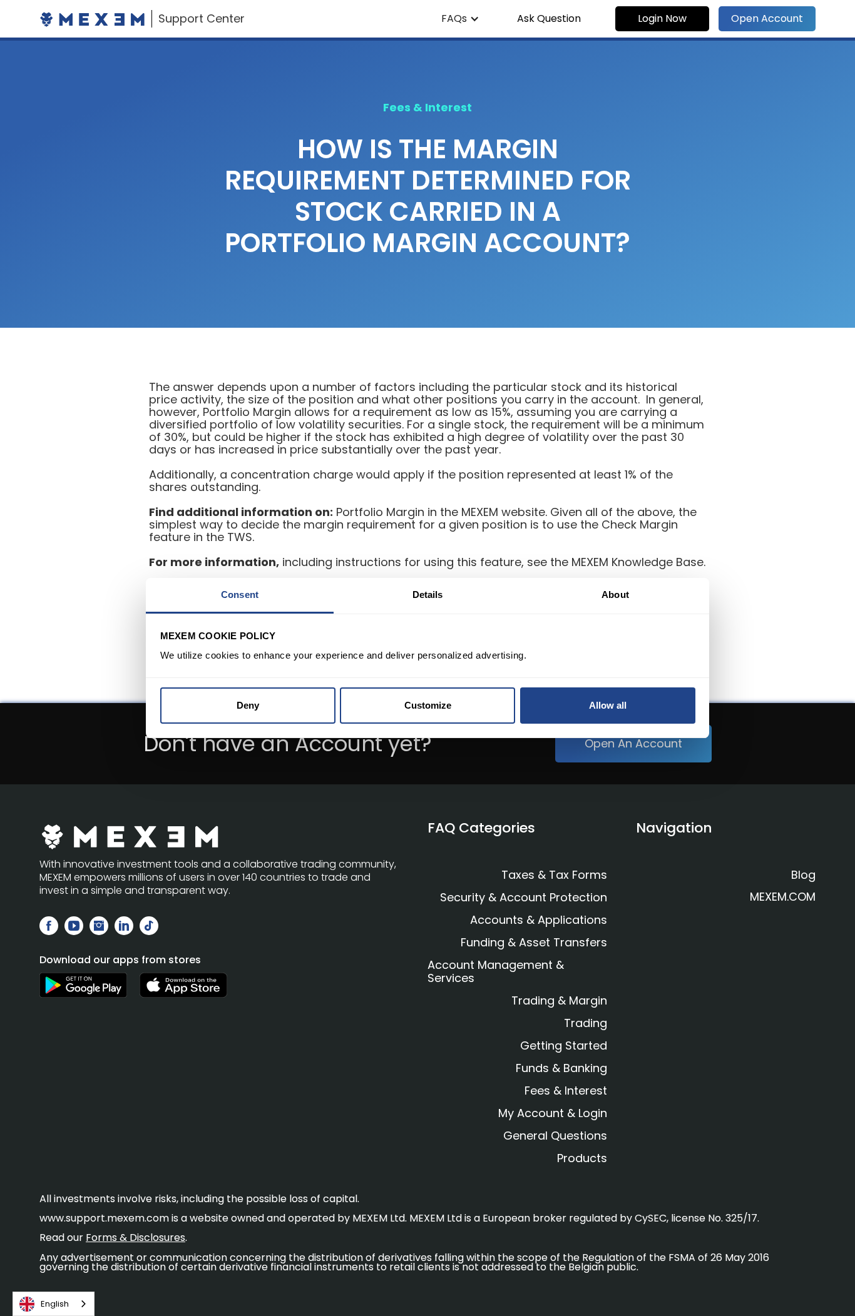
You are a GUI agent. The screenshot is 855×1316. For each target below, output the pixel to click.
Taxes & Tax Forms (554, 875)
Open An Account (633, 743)
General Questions (555, 1135)
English (55, 1304)
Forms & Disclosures (135, 1237)
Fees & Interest (566, 1090)
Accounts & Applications (538, 920)
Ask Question (549, 18)
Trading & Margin (559, 1000)
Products (582, 1158)
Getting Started (563, 1045)
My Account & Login (552, 1113)
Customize (427, 705)
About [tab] (615, 594)
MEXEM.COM (783, 897)
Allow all (608, 705)
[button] (460, 19)
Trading (585, 1023)
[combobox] (54, 1304)
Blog (803, 875)
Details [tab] (427, 594)
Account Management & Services (495, 971)
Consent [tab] (240, 594)
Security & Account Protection (523, 897)
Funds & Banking (561, 1068)
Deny (248, 705)
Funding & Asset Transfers (534, 942)
